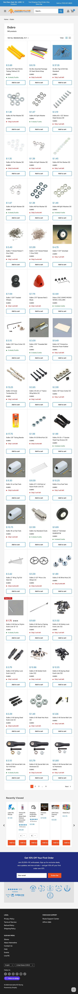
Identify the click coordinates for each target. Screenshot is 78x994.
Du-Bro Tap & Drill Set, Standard (60, 70)
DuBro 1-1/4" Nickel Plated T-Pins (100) (38, 252)
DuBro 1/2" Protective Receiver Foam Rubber (60, 345)
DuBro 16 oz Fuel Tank (13, 531)
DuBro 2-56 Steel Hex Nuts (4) (38, 719)
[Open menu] (5, 11)
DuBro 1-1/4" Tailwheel (60, 251)
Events (6, 952)
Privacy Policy (9, 919)
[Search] (60, 11)
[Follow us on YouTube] (21, 974)
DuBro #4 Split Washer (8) (38, 162)
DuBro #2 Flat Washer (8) (15, 115)
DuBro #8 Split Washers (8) (62, 206)
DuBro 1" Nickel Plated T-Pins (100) (15, 252)
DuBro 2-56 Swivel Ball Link (62, 718)
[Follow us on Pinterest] (17, 974)
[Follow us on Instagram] (13, 974)
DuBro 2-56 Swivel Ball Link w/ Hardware (62, 765)
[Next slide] (74, 825)
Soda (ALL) (66, 813)
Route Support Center (51, 919)
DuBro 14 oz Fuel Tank (60, 484)
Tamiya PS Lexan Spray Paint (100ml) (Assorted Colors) (22, 817)
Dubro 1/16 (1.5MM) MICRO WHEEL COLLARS (62, 299)
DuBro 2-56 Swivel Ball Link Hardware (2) (39, 765)
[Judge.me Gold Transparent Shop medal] (41, 888)
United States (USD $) (23, 965)
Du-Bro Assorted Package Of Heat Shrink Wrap (38, 70)
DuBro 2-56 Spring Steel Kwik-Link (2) (14, 719)
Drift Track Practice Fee (55, 814)
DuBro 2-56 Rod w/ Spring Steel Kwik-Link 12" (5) (38, 625)
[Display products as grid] (66, 38)
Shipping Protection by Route (33, 814)
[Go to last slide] (4, 825)
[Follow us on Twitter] (9, 974)
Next (67, 786)
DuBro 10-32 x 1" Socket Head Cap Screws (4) (61, 439)
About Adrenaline (10, 943)
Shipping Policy (10, 929)
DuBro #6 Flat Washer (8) (61, 162)
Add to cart (16, 82)
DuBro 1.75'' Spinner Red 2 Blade (38, 299)
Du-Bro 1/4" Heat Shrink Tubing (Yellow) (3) (14, 70)
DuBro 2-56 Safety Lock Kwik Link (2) (14, 672)
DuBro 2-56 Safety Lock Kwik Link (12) (61, 625)
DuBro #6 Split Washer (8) (15, 206)
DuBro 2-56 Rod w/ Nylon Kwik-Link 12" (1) (15, 625)
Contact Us (8, 946)
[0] (72, 11)
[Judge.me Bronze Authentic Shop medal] (58, 888)
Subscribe (54, 875)
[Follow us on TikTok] (24, 974)
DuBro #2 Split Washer (37, 115)
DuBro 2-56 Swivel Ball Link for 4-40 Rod (15, 765)
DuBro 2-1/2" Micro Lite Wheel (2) (37, 579)
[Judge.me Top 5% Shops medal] (67, 888)
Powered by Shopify (10, 987)
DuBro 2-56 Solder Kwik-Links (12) (38, 672)
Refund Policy (9, 925)
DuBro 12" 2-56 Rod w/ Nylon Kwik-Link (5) (37, 485)
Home (6, 19)
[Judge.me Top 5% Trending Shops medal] (50, 895)
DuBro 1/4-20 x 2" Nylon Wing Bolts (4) (37, 392)
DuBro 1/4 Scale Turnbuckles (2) (11, 392)
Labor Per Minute (11, 813)
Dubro (12, 19)
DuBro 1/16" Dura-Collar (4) (15, 344)
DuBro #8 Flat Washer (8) (38, 206)
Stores (6, 939)
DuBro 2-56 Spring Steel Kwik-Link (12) (61, 672)
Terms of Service (10, 922)
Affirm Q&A (47, 922)
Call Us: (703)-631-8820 (64, 3)
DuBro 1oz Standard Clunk (38, 531)
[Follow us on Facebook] (5, 974)
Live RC (7, 956)
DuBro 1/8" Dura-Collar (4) (62, 391)
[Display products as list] (70, 38)
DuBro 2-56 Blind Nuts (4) (62, 578)
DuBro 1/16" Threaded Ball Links (38, 345)
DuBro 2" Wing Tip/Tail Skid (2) (14, 579)
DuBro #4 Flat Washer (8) (15, 162)
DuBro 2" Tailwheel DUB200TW (59, 532)
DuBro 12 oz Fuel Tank (13, 484)
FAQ (5, 949)
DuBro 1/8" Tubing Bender (15, 437)
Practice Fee (43, 813)
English (7, 965)
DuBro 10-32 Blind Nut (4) (38, 437)
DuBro (8, 74)
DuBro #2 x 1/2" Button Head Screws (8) (60, 117)
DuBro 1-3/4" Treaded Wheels (13, 299)
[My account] (68, 11)
